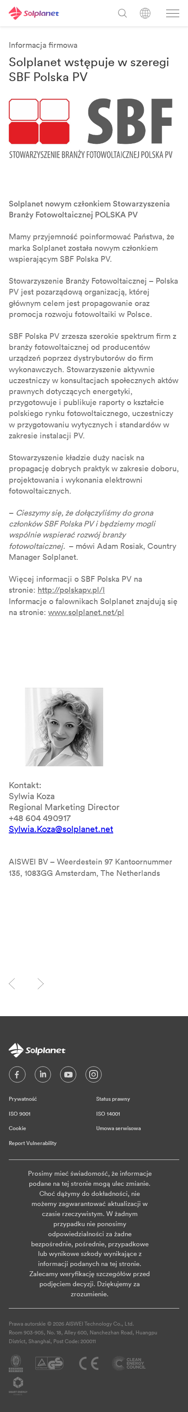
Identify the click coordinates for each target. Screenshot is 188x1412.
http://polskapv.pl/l (71, 590)
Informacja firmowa (43, 45)
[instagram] (93, 1076)
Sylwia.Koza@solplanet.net (61, 828)
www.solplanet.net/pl (86, 612)
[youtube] (68, 1076)
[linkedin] (43, 1076)
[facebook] (17, 1076)
